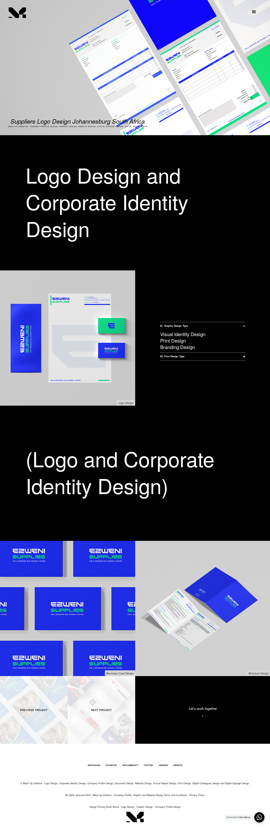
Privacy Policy (197, 795)
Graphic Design (144, 807)
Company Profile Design (168, 807)
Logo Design (127, 807)
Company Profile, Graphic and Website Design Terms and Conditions (150, 795)
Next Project (101, 710)
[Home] (17, 13)
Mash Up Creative (102, 795)
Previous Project (34, 710)
